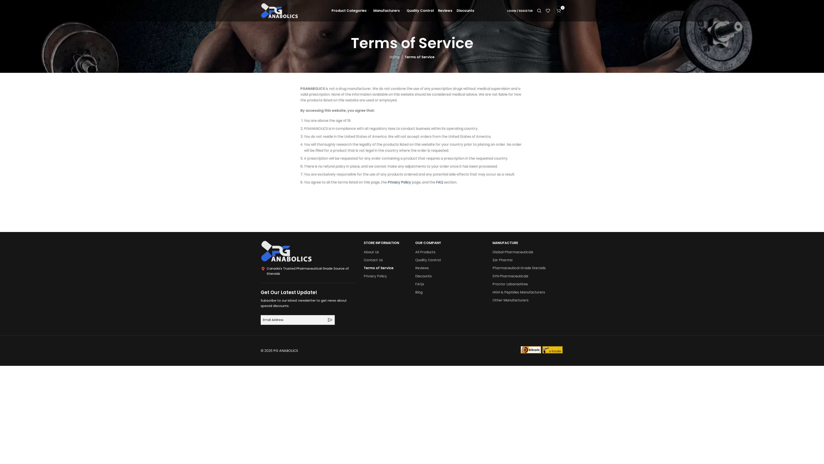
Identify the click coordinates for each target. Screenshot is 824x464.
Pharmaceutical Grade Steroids (519, 268)
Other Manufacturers (510, 300)
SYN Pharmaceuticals (510, 276)
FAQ (439, 182)
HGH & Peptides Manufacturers (518, 292)
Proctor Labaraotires (510, 284)
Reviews (422, 268)
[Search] (539, 10)
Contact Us (373, 260)
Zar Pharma (502, 260)
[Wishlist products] (548, 10)
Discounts (423, 276)
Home (394, 57)
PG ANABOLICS (285, 350)
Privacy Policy (399, 182)
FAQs (419, 284)
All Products (425, 252)
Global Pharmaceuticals (512, 252)
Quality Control (428, 260)
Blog (419, 292)
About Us (371, 252)
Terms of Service (379, 268)
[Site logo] (279, 10)
